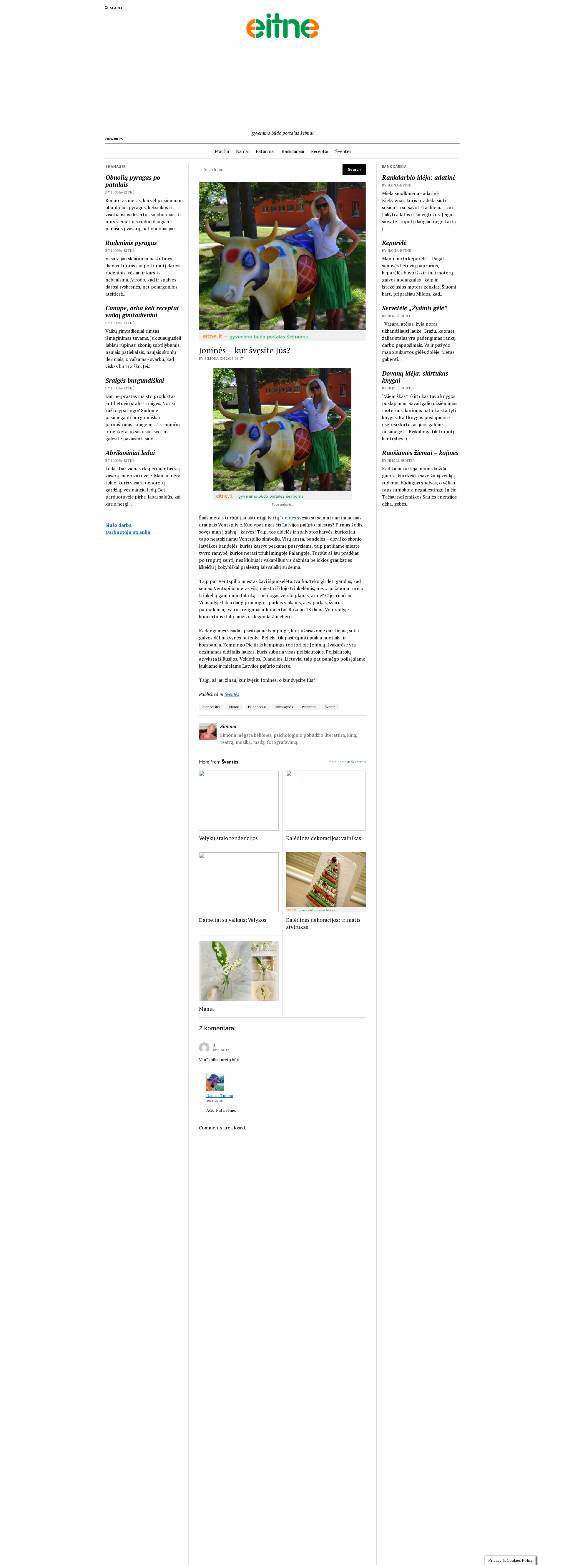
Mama (206, 1008)
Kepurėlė (394, 242)
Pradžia (222, 151)
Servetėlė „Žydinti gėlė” (414, 307)
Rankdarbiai (293, 151)
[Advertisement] (282, 85)
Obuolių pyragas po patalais (132, 181)
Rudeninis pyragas (131, 242)
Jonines (288, 517)
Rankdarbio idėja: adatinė (419, 177)
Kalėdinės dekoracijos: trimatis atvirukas (323, 923)
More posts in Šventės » (347, 761)
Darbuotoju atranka (127, 532)
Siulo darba (118, 525)
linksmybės (284, 707)
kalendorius (257, 707)
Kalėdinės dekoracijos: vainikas (323, 837)
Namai (242, 151)
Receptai (319, 151)
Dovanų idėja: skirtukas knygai (415, 377)
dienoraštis (211, 707)
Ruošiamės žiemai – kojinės (420, 452)
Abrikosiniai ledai (130, 452)
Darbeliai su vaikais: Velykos (232, 919)
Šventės (343, 151)
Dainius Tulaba (219, 1095)
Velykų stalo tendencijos (228, 837)
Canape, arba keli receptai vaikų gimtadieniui (142, 311)
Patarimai (265, 151)
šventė (330, 707)
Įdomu (234, 707)
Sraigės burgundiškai (134, 380)
